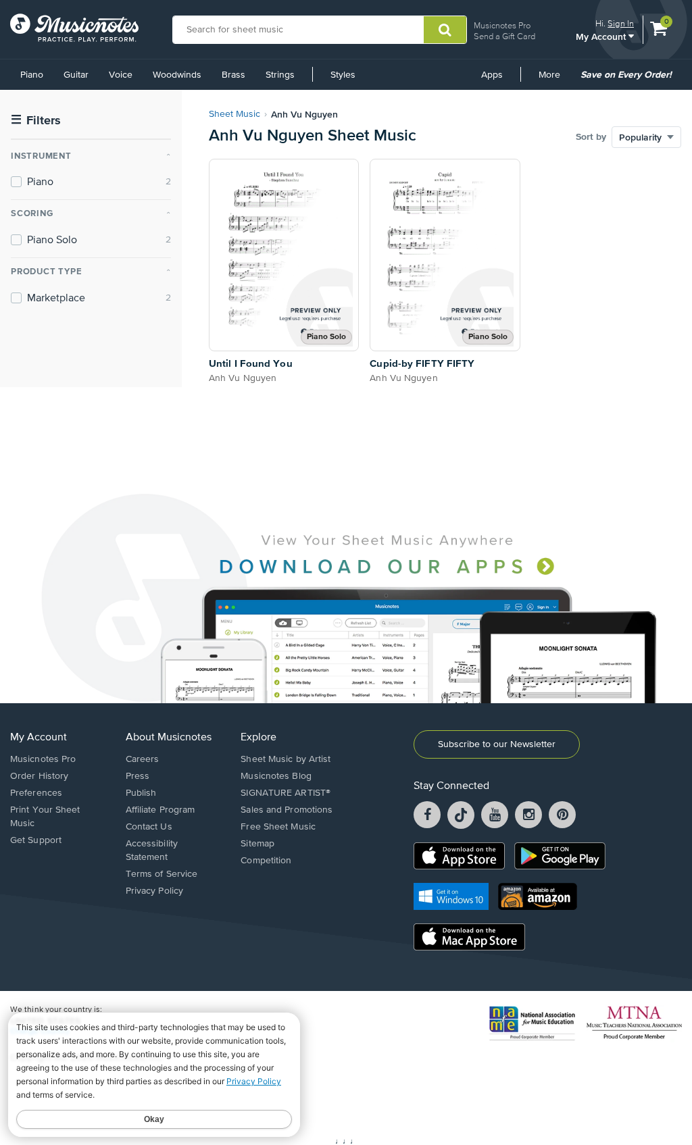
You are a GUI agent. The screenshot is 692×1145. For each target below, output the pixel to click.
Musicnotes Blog (276, 776)
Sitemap (257, 843)
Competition (266, 860)
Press (138, 776)
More (554, 80)
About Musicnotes (169, 737)
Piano (31, 75)
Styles (342, 75)
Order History (39, 776)
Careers (142, 759)
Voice (120, 75)
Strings (280, 75)
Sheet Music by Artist (285, 759)
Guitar (76, 75)
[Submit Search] (445, 29)
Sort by (591, 137)
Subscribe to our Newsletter (496, 744)
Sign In (621, 23)
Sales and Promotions (286, 810)
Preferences (36, 793)
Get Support (35, 840)
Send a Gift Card (504, 36)
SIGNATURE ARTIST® (285, 793)
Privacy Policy (154, 891)
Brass (233, 75)
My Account (602, 36)
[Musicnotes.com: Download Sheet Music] (74, 27)
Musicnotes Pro (502, 25)
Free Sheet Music (278, 827)
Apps (492, 75)
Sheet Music (234, 114)
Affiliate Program (160, 810)
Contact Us (149, 827)
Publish (141, 793)
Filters (36, 120)
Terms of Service (162, 874)
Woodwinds (177, 75)
